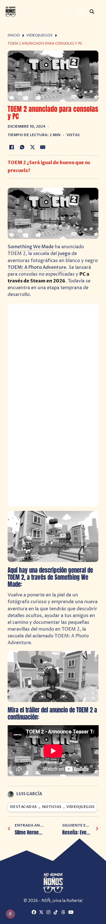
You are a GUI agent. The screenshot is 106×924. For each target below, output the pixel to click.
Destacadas (23, 807)
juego (64, 253)
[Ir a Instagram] (49, 912)
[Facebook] (12, 147)
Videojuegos (39, 35)
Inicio (14, 35)
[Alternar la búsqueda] (91, 11)
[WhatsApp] (22, 147)
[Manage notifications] (10, 913)
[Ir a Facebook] (35, 912)
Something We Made (31, 247)
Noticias (52, 807)
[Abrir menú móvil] (80, 11)
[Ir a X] (42, 912)
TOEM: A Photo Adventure (37, 267)
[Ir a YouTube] (71, 912)
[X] (32, 147)
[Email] (42, 147)
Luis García (29, 794)
